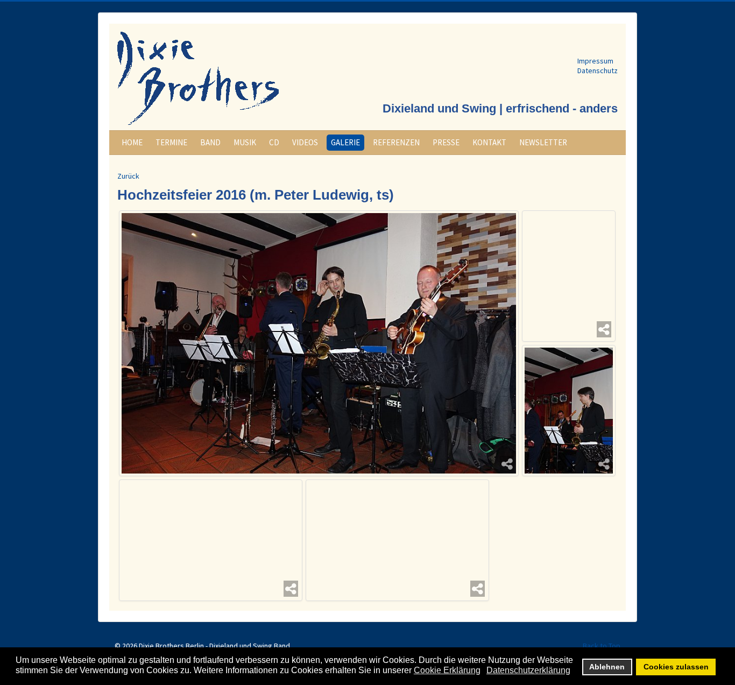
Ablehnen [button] (607, 666)
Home (132, 142)
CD (274, 142)
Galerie (345, 142)
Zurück (128, 176)
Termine (171, 142)
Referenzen (396, 142)
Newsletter (543, 142)
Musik (245, 142)
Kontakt (489, 142)
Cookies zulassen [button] (676, 666)
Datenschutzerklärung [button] (528, 670)
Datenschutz (597, 70)
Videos (305, 142)
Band (210, 142)
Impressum (595, 61)
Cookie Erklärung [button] (447, 670)
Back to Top (601, 646)
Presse (446, 142)
